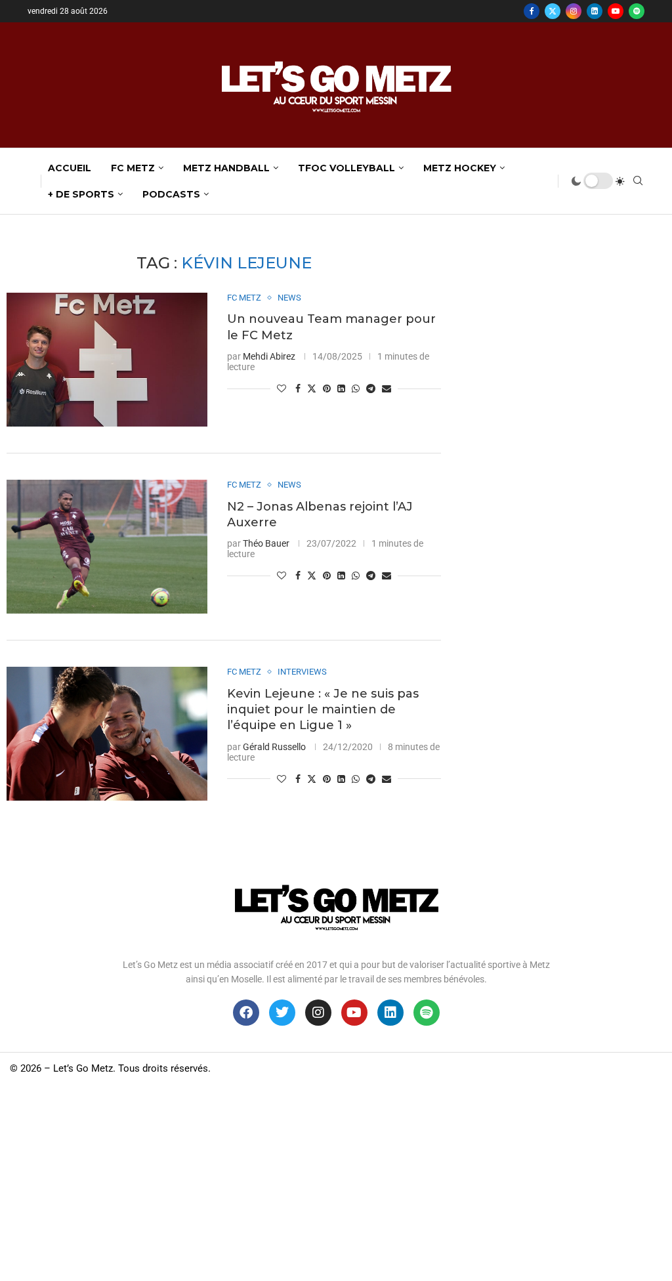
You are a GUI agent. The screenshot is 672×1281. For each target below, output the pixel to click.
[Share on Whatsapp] (356, 388)
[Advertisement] (336, 1182)
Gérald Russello (274, 747)
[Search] (637, 181)
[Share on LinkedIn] (341, 388)
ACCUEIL (69, 168)
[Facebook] (531, 11)
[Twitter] (552, 11)
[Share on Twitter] (311, 388)
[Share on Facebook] (298, 388)
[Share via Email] (386, 388)
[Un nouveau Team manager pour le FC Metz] (107, 360)
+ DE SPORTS (81, 194)
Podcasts (171, 194)
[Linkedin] (594, 11)
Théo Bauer (266, 543)
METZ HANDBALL (226, 168)
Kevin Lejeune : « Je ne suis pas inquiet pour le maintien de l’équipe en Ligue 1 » (323, 709)
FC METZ (133, 168)
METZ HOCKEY (459, 168)
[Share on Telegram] (370, 388)
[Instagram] (573, 11)
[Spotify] (636, 11)
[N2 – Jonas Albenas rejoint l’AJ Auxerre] (107, 547)
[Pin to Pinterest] (327, 388)
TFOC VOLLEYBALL (346, 168)
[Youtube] (615, 11)
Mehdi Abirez (269, 356)
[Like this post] (281, 388)
